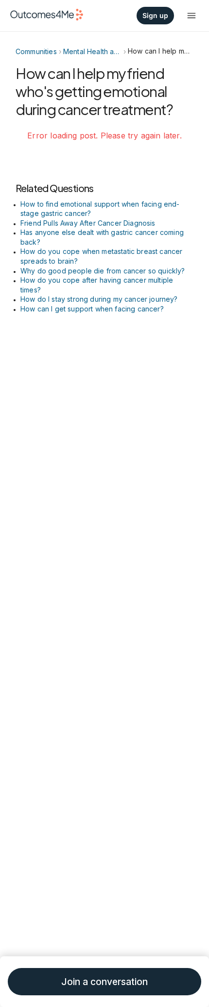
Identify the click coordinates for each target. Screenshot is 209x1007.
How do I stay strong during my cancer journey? (99, 299)
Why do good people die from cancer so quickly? (102, 271)
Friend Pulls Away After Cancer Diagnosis (88, 223)
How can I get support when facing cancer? (92, 309)
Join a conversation (104, 982)
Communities (36, 51)
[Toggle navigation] (191, 15)
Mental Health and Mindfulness (92, 51)
